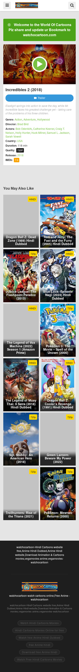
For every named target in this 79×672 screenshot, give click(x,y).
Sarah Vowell (13, 136)
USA (20, 141)
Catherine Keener (43, 128)
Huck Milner (38, 132)
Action (18, 119)
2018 (20, 155)
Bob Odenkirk (24, 128)
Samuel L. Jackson (58, 132)
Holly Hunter (22, 132)
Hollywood (43, 119)
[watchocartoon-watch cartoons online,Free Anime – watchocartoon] (26, 5)
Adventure (29, 119)
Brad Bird (23, 124)
